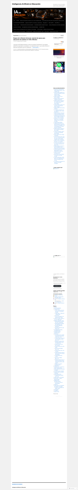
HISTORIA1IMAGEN (28, 49)
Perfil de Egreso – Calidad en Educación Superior (45, 29)
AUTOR (17, 20)
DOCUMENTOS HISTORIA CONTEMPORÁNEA (30, 27)
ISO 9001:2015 (57, 315)
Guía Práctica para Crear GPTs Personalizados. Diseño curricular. (53, 20)
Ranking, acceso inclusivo (58, 363)
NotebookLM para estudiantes (58, 122)
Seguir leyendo (36, 47)
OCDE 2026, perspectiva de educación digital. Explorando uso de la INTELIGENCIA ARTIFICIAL (59, 150)
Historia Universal (16, 50)
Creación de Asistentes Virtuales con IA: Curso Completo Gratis (30, 20)
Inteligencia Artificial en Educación (26, 4)
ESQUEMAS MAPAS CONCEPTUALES (41, 24)
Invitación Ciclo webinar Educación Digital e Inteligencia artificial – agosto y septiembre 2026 (59, 90)
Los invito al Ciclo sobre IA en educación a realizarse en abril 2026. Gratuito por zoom (59, 143)
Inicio (14, 20)
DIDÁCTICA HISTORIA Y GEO (38, 31)
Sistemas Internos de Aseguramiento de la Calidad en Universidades (24, 29)
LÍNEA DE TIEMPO (35, 49)
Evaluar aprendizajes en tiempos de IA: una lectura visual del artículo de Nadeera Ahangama (59, 105)
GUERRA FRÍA (41, 27)
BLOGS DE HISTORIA (17, 27)
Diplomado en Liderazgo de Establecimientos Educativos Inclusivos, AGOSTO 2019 (59, 342)
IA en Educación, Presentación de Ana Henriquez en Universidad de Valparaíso (59, 162)
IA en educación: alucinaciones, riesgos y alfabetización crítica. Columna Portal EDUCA (59, 110)
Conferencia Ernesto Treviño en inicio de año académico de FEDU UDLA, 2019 (60, 339)
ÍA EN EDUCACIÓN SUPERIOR (18, 22)
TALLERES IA (57, 22)
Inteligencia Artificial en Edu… (59, 301)
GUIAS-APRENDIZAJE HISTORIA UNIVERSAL (57, 24)
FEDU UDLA (47, 31)
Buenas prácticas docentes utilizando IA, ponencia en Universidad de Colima (59, 155)
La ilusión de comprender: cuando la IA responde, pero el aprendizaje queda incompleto (59, 132)
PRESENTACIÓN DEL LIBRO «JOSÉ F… (59, 297)
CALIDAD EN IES (29, 31)
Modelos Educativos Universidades (19, 31)
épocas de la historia (45, 49)
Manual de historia (27, 50)
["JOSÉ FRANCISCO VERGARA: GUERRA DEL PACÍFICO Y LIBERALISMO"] (59, 264)
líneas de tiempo (21, 50)
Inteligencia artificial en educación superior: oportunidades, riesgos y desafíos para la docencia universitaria (59, 146)
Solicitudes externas (57, 364)
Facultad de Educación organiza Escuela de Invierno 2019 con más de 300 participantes (60, 353)
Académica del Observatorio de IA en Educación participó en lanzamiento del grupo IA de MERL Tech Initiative (59, 116)
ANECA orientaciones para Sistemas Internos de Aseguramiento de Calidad (59, 311)
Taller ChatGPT (51, 22)
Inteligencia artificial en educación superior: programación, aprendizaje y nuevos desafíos (59, 129)
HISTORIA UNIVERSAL (21, 49)
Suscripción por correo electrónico (57, 277)
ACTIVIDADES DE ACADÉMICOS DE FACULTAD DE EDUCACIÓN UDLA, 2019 (59, 335)
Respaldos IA (45, 22)
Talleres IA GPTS (16, 24)
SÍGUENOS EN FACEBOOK (17, 484)
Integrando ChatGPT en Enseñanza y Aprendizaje (33, 22)
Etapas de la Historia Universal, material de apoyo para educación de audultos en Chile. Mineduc (29, 38)
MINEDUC (32, 50)
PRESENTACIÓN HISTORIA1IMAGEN (26, 24)
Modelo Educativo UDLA (54, 31)
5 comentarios (37, 50)
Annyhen (25, 41)
